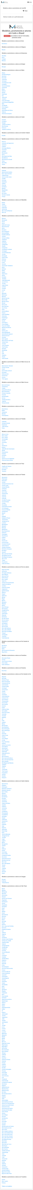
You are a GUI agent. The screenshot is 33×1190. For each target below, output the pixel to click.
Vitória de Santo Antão (7, 460)
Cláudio (3, 246)
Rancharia (4, 1084)
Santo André (5, 1111)
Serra (3, 154)
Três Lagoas (5, 379)
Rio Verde (4, 193)
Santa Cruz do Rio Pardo (8, 1105)
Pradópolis (4, 1079)
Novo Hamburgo (6, 730)
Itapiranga (4, 829)
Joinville (4, 837)
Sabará (3, 329)
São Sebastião (5, 1147)
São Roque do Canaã (7, 159)
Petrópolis (4, 612)
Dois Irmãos (5, 702)
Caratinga (4, 243)
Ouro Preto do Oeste (7, 661)
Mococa (4, 1041)
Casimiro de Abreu (6, 584)
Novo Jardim (5, 1181)
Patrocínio (4, 316)
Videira (3, 870)
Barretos (4, 916)
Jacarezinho (5, 519)
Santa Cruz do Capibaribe (8, 458)
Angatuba (4, 900)
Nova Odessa (5, 1051)
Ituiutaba (4, 277)
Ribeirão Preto (5, 1090)
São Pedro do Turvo (6, 1144)
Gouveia (4, 264)
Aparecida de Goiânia (7, 172)
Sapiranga (4, 751)
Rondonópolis (5, 396)
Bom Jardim (5, 437)
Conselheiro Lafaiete (7, 249)
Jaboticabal (5, 1014)
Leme (3, 1027)
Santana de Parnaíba (7, 1110)
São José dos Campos (7, 1136)
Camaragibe (5, 439)
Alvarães (4, 55)
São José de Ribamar (7, 210)
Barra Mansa (5, 574)
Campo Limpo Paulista (7, 939)
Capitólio (4, 241)
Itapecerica (4, 273)
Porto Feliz (4, 1074)
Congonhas (4, 247)
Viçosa (3, 356)
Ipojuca (3, 447)
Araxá (3, 221)
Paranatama (5, 452)
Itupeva (3, 1012)
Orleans (4, 845)
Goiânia (3, 183)
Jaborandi (4, 97)
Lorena (3, 1030)
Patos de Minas (5, 314)
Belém (3, 410)
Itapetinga (4, 94)
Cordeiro (4, 586)
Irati (3, 514)
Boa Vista (4, 670)
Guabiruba (4, 819)
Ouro (3, 847)
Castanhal (4, 412)
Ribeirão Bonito (5, 1087)
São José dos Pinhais (7, 553)
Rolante (4, 743)
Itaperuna (4, 595)
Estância (4, 881)
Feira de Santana (6, 86)
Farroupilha (4, 711)
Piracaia (4, 1071)
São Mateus (5, 157)
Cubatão (4, 957)
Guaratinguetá (5, 978)
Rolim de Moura (5, 664)
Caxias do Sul (5, 698)
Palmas (4, 1182)
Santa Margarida (6, 332)
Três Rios (4, 636)
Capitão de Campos (6, 466)
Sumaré (4, 1123)
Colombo (4, 496)
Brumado (4, 77)
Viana (3, 161)
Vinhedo (4, 1165)
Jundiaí (3, 1025)
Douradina (4, 505)
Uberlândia (4, 350)
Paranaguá (4, 534)
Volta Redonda (5, 638)
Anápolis (4, 170)
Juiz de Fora (5, 282)
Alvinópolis (4, 220)
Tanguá (4, 633)
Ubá (3, 352)
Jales (3, 1019)
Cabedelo (4, 421)
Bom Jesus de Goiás (7, 173)
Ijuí (2, 719)
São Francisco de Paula (7, 340)
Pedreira (4, 1066)
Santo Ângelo (5, 750)
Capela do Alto (5, 942)
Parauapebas (5, 415)
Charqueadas (5, 701)
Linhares (4, 151)
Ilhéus (3, 89)
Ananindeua (5, 409)
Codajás (4, 59)
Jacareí (3, 1015)
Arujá (3, 908)
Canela (3, 691)
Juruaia (4, 283)
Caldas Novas (5, 175)
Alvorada (4, 678)
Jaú (3, 1023)
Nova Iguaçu (5, 608)
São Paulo (4, 1141)
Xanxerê (4, 871)
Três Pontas (5, 347)
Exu (3, 444)
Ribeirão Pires (5, 1088)
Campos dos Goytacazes (8, 582)
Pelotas (4, 737)
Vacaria (4, 774)
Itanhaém (4, 997)
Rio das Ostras (5, 618)
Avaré (3, 913)
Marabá (4, 413)
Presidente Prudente (7, 1082)
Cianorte (4, 495)
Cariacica (4, 144)
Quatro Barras (5, 545)
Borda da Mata (5, 233)
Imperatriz (4, 207)
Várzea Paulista (6, 1170)
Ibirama (4, 822)
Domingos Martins (6, 148)
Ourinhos (4, 1058)
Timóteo (4, 343)
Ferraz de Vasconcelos (7, 968)
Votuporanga (5, 1168)
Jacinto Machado (6, 834)
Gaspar (3, 818)
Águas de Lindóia (6, 1171)
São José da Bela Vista (7, 1132)
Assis (3, 909)
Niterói (3, 605)
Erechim (4, 706)
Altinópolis (4, 892)
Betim (3, 228)
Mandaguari (5, 524)
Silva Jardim (5, 625)
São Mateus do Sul (6, 555)
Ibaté (3, 986)
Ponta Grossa (5, 542)
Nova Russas (5, 126)
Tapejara (4, 764)
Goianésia (4, 182)
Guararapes (5, 976)
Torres (3, 767)
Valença (4, 112)
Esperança (4, 424)
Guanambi (4, 87)
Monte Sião (4, 299)
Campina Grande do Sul (7, 483)
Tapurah (4, 401)
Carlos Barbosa (5, 696)
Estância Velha (5, 709)
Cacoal (3, 659)
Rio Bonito (4, 616)
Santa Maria (5, 746)
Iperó (3, 994)
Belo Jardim (5, 435)
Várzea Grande (5, 403)
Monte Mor (4, 1048)
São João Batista (6, 863)
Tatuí (3, 1154)
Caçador (4, 805)
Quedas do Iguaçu (6, 547)
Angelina (4, 785)
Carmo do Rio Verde (7, 177)
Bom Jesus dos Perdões (8, 926)
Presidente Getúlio (6, 855)
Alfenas (4, 218)
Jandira (4, 1020)
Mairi (3, 103)
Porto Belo (4, 852)
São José (4, 861)
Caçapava (4, 949)
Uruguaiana (4, 772)
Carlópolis (4, 488)
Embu (3, 965)
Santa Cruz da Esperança (8, 1103)
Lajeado (4, 722)
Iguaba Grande (5, 590)
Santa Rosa (4, 748)
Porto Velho (5, 663)
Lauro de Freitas (6, 100)
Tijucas (3, 865)
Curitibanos (4, 811)
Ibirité (3, 267)
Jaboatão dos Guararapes (8, 448)
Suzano (4, 1124)
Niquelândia (5, 190)
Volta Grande (5, 358)
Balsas (3, 202)
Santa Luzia (5, 330)
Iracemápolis (5, 996)
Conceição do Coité (6, 82)
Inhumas (4, 185)
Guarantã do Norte (6, 390)
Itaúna (3, 275)
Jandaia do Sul (5, 521)
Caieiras (4, 932)
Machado (4, 293)
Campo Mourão (5, 487)
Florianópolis (5, 813)
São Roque (4, 1145)
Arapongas (4, 479)
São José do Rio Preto (7, 1134)
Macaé (3, 597)
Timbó (3, 866)
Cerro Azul (4, 492)
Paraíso (4, 1062)
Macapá (4, 66)
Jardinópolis (5, 1022)
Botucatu (4, 927)
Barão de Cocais (6, 225)
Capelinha (4, 239)
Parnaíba (4, 469)
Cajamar (4, 934)
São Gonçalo (5, 626)
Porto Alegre (5, 738)
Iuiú (3, 95)
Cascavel (4, 490)
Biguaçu (4, 793)
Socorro (4, 1119)
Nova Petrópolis (5, 728)
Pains (3, 309)
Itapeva (3, 1002)
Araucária (4, 480)
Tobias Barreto (5, 882)
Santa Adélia (5, 1100)
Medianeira (4, 529)
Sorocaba (4, 1121)
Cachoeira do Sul (6, 683)
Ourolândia (4, 105)
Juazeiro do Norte (6, 124)
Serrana (4, 1116)
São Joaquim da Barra (7, 1131)
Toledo (3, 560)
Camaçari (4, 81)
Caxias (3, 204)
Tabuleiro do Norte (6, 129)
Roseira (4, 1095)
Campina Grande (6, 423)
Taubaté (4, 1155)
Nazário (4, 188)
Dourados (4, 372)
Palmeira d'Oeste (6, 1059)
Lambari (4, 286)
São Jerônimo (5, 756)
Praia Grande (5, 1080)
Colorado (4, 498)
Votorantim (4, 1167)
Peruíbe (4, 1067)
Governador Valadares (7, 265)
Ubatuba (4, 1160)
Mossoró (4, 647)
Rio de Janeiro (5, 620)
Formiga (4, 260)
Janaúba (4, 278)
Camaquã (4, 688)
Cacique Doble (5, 686)
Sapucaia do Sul (6, 753)
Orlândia (4, 1054)
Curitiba (4, 503)
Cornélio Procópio (6, 500)
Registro (4, 1085)
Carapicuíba (5, 947)
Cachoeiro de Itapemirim (8, 143)
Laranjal (4, 288)
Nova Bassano (5, 727)
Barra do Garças (6, 385)
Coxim (3, 369)
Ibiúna (3, 988)
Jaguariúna (4, 1017)
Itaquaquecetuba (6, 1007)
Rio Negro (4, 550)
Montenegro (5, 725)
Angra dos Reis (5, 569)
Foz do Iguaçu (5, 508)
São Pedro (4, 1142)
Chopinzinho (5, 493)
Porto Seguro (5, 107)
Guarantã (4, 975)
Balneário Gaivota (6, 790)
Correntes (4, 442)
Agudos (4, 890)
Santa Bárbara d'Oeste (7, 1102)
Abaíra (3, 73)
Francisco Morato (6, 971)
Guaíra (3, 983)
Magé (3, 599)
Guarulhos (4, 981)
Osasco (3, 1056)
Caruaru (4, 440)
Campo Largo (5, 485)
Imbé (3, 720)
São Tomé (4, 558)
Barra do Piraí (5, 576)
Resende (4, 615)
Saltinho (4, 1097)
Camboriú (4, 800)
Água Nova (4, 652)
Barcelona (4, 645)
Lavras (3, 290)
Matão (3, 1038)
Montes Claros (5, 301)
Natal (3, 648)
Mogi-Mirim (4, 1046)
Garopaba (4, 816)
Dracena (4, 962)
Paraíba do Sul (5, 610)
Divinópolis (4, 256)
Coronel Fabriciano (6, 252)
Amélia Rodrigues (6, 74)
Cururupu (4, 206)
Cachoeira (4, 79)
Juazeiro (4, 99)
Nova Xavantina (5, 391)
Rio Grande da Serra (7, 1093)
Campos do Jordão (6, 940)
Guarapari (4, 149)
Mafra (3, 842)
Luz (3, 291)
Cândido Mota (5, 958)
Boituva (4, 924)
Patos (3, 428)
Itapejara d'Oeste (6, 518)
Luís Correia (5, 468)
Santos (3, 1113)
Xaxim (3, 873)
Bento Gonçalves (6, 681)
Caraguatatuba (5, 945)
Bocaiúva (4, 229)
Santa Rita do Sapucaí (7, 334)
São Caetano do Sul (6, 1128)
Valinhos (4, 1163)
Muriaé (3, 303)
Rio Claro (4, 1092)
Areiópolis (4, 906)
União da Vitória (5, 563)
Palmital (4, 1061)
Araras (3, 903)
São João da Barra (6, 628)
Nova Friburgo (5, 607)
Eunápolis (4, 84)
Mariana (4, 296)
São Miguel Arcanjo (6, 1139)
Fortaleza (4, 121)
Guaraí (3, 1179)
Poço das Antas (5, 741)
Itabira (3, 270)
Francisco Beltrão (6, 509)
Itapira (3, 1005)
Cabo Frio (4, 581)
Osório (3, 732)
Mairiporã (4, 1035)
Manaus (4, 60)
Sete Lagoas (5, 339)
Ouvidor (4, 191)
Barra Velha (5, 792)
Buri (3, 931)
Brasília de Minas (6, 234)
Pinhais (3, 539)
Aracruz (4, 141)
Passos (3, 312)
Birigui (3, 922)
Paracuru (4, 127)
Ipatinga (4, 269)
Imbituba (4, 824)
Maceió (3, 49)
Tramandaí (4, 769)
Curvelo (4, 254)
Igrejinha (4, 717)
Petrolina (4, 455)
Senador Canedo (6, 195)
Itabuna (4, 90)
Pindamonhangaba (6, 1069)
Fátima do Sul (5, 374)
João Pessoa (5, 426)
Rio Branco (4, 43)
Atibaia (3, 911)
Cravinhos (4, 955)
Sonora (3, 377)
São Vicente (5, 1149)
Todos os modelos (7, 1186)
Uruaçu (3, 196)
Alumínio (4, 893)
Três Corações (5, 345)
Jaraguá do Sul (5, 835)
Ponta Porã (4, 375)
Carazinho (4, 694)
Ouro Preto (4, 308)
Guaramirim (5, 821)
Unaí (3, 353)
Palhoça (4, 848)
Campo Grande (5, 367)
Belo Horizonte (5, 226)
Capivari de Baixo (6, 803)
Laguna (3, 840)
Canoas (4, 693)
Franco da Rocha (6, 973)
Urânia (3, 1162)
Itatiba (3, 1009)
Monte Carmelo (5, 298)
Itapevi (3, 1004)
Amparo (4, 896)
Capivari (4, 944)
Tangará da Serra (6, 399)
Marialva (4, 526)
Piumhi (3, 321)
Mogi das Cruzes (6, 1043)
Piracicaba (4, 1072)
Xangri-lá (4, 777)
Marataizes (4, 153)
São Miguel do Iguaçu (7, 557)
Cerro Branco (5, 699)
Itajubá (3, 272)
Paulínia (4, 1064)
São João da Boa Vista (7, 1137)
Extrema (4, 259)
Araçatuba (4, 905)
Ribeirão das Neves (6, 327)
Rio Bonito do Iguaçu (7, 549)
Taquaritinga (5, 1152)
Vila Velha (4, 162)
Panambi (4, 733)
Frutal (3, 262)
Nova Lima (4, 304)
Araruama (4, 571)
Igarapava (4, 989)
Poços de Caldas (6, 326)
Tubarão (4, 868)
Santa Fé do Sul (5, 1106)
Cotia (3, 953)
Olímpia (4, 1053)
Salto (3, 1098)
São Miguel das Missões (7, 763)
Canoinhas (4, 801)
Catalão (4, 178)
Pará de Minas (5, 311)
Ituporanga (4, 831)
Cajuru (3, 936)
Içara (3, 832)
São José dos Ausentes (7, 759)
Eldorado (4, 963)
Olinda (3, 450)
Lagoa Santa (5, 285)
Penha (3, 850)
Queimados (4, 613)
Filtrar (25, 11)
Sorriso (3, 398)
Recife (3, 457)
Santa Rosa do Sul (6, 858)
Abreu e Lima (5, 434)
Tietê (3, 1157)
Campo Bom (5, 689)
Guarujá (4, 979)
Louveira (4, 1032)
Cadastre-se (7, 36)
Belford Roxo (5, 577)
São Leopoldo (5, 761)
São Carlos (4, 1129)
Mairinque (4, 1033)
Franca (3, 970)
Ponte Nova (4, 322)
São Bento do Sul (6, 860)
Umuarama (4, 562)
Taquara (4, 766)
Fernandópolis (5, 966)
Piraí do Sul (4, 540)
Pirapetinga (4, 317)
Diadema (4, 960)
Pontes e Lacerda (6, 393)
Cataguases (5, 244)
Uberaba (4, 348)
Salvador (4, 108)
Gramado (4, 714)
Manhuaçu (4, 295)
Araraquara (4, 901)
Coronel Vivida (5, 501)
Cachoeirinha (5, 684)
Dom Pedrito (5, 704)
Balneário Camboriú (6, 788)
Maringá (4, 527)
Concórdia (4, 808)
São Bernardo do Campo (8, 1126)
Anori (3, 57)
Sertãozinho (5, 1118)
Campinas (4, 937)
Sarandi (4, 552)
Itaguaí (3, 594)
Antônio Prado (5, 680)
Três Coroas (5, 771)
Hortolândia (4, 984)
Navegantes (5, 844)
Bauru (3, 919)
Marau (3, 724)
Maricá (3, 600)
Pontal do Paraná (6, 544)
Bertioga (4, 921)
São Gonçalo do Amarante (8, 650)
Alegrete (4, 676)
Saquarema (5, 621)
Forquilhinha (5, 814)
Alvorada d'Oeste (6, 658)
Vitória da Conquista (7, 113)
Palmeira (4, 532)
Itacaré (3, 92)
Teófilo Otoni (5, 342)
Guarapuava (5, 511)
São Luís (4, 212)
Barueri (3, 918)
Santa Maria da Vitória (7, 110)
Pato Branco (5, 536)
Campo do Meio (5, 238)
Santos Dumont (5, 335)
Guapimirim (4, 589)
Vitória (3, 164)
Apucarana (4, 477)
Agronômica (5, 783)
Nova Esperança (6, 531)
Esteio (3, 707)
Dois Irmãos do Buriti (7, 370)
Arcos (3, 223)
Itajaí (3, 826)
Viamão (4, 776)
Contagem (4, 251)
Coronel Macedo (6, 952)
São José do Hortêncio (7, 758)
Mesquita (4, 602)
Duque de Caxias (6, 587)
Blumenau (4, 795)
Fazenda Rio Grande (7, 506)
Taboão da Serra (6, 1150)
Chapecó (4, 806)
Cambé (3, 482)
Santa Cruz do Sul (6, 745)
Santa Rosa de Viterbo (7, 1108)
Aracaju (4, 879)
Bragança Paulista (6, 929)
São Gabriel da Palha (7, 156)
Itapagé (4, 123)
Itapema (4, 827)
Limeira (3, 1028)
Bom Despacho (5, 231)
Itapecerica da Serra (7, 999)
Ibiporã (3, 513)
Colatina (4, 146)
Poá (3, 1077)
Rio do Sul (4, 857)
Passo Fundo (5, 735)
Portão (3, 740)
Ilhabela (4, 991)
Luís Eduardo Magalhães (8, 102)
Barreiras (4, 76)
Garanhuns (4, 445)
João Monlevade (6, 280)
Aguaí (3, 888)
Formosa (4, 180)
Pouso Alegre (5, 324)
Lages (3, 839)
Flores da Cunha (6, 712)
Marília (3, 1036)
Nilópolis (4, 603)
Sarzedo (4, 337)
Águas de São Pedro (7, 1173)
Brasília (3, 135)
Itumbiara (4, 186)
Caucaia (4, 119)
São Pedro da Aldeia (7, 631)
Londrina (4, 523)
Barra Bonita (5, 914)
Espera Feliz (5, 257)
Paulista (4, 453)
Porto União (5, 853)
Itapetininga (5, 1001)
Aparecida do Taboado (7, 365)
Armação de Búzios (6, 572)
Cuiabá (3, 388)
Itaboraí (4, 592)
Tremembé (4, 1158)
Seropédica (4, 623)
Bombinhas (4, 796)
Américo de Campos (7, 898)
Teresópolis (4, 634)
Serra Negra (5, 1115)
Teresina (4, 471)
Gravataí (4, 715)
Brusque (4, 798)
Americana (4, 895)
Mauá (3, 1040)
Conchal (4, 950)
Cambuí (4, 236)
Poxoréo (4, 394)
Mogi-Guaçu (5, 1045)
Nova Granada (5, 1049)
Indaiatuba (4, 992)
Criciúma (4, 809)
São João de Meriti (6, 629)
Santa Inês (4, 209)
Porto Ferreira (5, 1075)
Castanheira (5, 386)
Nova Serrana (5, 306)
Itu (2, 1010)
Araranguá (4, 787)
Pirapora (4, 319)
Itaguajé (4, 516)
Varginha (4, 355)
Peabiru (4, 537)
